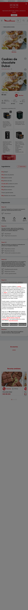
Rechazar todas (22, 324)
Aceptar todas (5, 324)
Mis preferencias (13, 324)
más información (13, 320)
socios (19, 286)
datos (5, 292)
